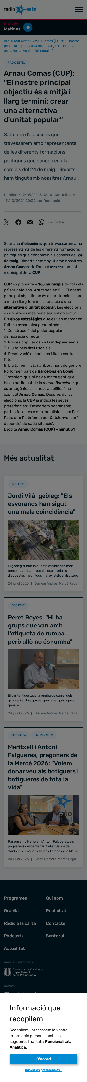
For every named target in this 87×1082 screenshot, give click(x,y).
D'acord (43, 1059)
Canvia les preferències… (43, 1070)
